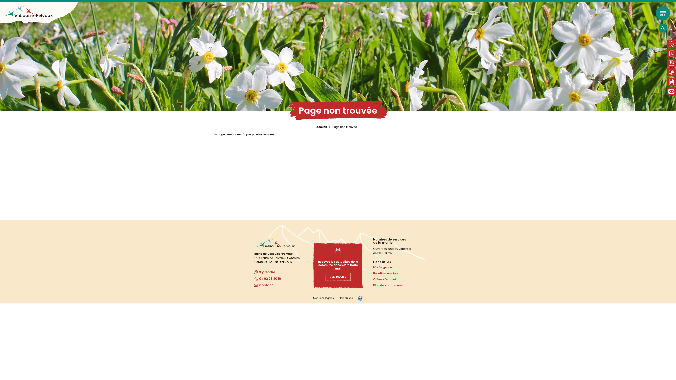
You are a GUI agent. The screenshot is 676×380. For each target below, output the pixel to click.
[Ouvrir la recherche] (663, 28)
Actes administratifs (671, 63)
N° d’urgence (382, 267)
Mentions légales (323, 298)
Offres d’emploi (384, 279)
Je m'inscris (338, 276)
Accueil (321, 127)
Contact (671, 91)
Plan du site (346, 298)
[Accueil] (28, 11)
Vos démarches (671, 82)
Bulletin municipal (385, 273)
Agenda (671, 44)
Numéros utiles (671, 53)
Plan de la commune (387, 285)
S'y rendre (267, 272)
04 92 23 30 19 (270, 278)
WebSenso (360, 298)
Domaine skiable (671, 72)
